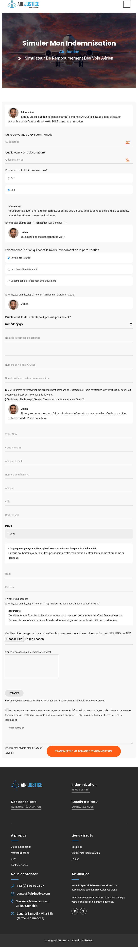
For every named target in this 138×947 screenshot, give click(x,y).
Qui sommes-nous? (21, 846)
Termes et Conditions (47, 700)
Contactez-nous (19, 865)
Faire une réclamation (26, 806)
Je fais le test (81, 789)
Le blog (75, 859)
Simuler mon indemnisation (86, 853)
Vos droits (77, 846)
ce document (98, 700)
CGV (13, 859)
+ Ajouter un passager (16, 599)
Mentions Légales (20, 853)
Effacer (14, 693)
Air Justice (69, 51)
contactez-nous (83, 806)
